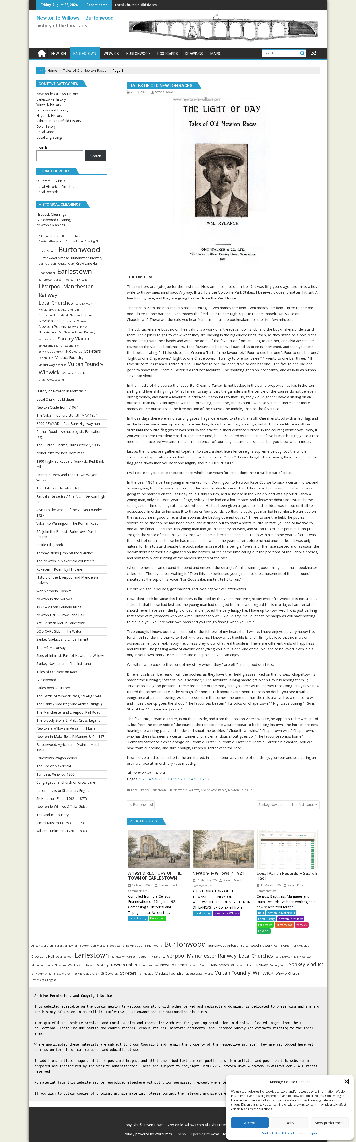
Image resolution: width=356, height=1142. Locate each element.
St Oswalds (73, 351)
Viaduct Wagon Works (52, 365)
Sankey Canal (47, 339)
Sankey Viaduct (75, 338)
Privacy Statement (294, 1133)
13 (186, 778)
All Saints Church (49, 236)
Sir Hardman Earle (50, 345)
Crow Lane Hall (87, 263)
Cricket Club (66, 263)
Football (70, 279)
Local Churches (56, 302)
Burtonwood (284, 925)
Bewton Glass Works (51, 241)
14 (191, 778)
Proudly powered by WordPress (147, 1134)
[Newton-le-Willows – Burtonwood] (41, 53)
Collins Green (47, 263)
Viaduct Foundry (69, 357)
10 (170, 778)
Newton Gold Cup (240, 790)
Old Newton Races (213, 790)
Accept (249, 1122)
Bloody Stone (74, 241)
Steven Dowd (164, 92)
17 (207, 778)
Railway (89, 332)
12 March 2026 (141, 885)
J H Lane (82, 279)
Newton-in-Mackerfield (53, 315)
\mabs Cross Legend (51, 379)
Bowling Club (93, 241)
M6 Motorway (47, 309)
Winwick (301, 925)
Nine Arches (47, 332)
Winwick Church (73, 373)
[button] (346, 1081)
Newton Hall (50, 320)
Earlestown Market (50, 279)
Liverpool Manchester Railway (66, 290)
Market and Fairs (68, 309)
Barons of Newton (73, 236)
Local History (140, 790)
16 (202, 778)
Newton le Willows (74, 321)
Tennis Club (46, 358)
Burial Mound (47, 251)
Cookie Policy (270, 1133)
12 (180, 778)
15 (196, 778)
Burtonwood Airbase (54, 258)
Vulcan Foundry (85, 364)
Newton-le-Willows (186, 790)
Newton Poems (52, 326)
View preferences (330, 1122)
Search (41, 147)
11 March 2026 (206, 880)
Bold (261, 912)
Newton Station (78, 327)
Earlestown (158, 790)
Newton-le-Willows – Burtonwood (75, 18)
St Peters (92, 351)
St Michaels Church (51, 351)
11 (175, 778)
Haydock (263, 931)
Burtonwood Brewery (86, 258)
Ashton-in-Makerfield (281, 912)
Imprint (314, 1133)
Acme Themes (222, 1134)
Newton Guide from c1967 (137, 4)
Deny (290, 1122)
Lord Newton (83, 303)
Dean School (47, 273)
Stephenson (72, 345)
